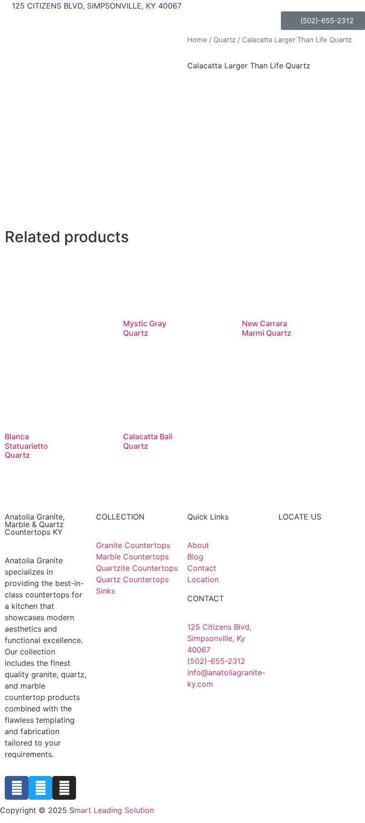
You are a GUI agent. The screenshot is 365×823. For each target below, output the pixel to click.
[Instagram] (64, 788)
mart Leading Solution (114, 810)
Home (197, 40)
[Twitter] (40, 788)
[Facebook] (17, 788)
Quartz (224, 40)
